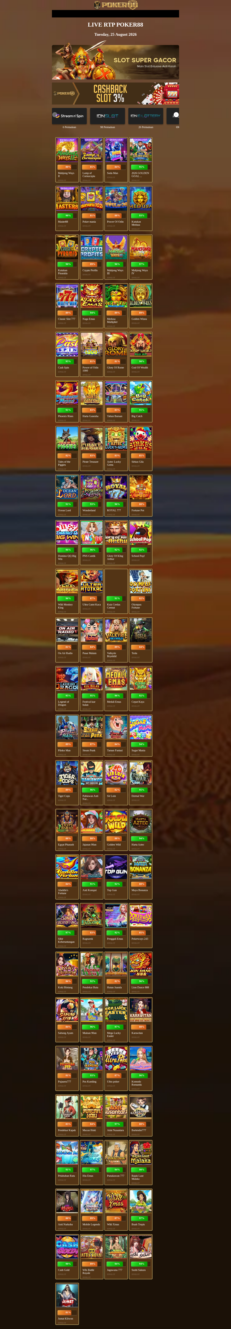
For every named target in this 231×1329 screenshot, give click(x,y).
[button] (176, 115)
